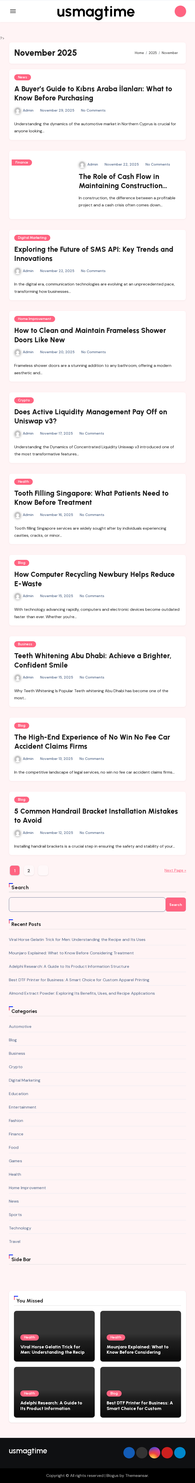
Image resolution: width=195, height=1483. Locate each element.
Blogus (112, 1475)
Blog (21, 563)
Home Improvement (34, 319)
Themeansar (136, 1475)
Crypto (24, 400)
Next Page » (175, 870)
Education (18, 1093)
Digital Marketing (32, 238)
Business (25, 644)
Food (14, 1147)
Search (20, 887)
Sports (15, 1214)
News (22, 77)
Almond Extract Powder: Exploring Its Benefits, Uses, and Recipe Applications (82, 993)
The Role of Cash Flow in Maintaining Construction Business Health (120, 185)
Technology (20, 1228)
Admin (28, 110)
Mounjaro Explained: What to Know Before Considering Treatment (71, 953)
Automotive (20, 1026)
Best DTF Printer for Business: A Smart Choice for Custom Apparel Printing (79, 979)
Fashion (16, 1120)
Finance (21, 162)
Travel (14, 1241)
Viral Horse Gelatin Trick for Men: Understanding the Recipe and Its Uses (77, 939)
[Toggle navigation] (13, 11)
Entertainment (23, 1107)
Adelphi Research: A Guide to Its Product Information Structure (69, 966)
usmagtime (96, 11)
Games (15, 1161)
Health (23, 481)
